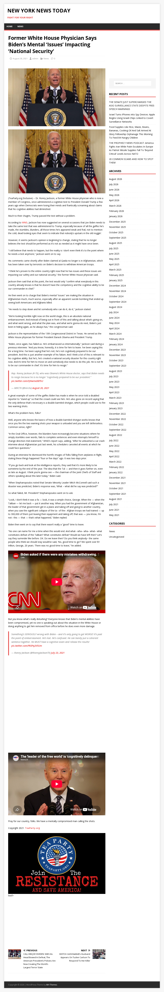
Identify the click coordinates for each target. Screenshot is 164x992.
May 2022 (114, 451)
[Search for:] (132, 83)
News (20, 26)
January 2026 (116, 216)
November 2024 (117, 291)
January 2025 (116, 280)
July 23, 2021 (58, 652)
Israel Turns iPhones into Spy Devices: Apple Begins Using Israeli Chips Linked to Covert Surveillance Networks (132, 118)
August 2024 (115, 307)
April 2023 (114, 392)
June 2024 (114, 317)
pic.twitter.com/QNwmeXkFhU (27, 380)
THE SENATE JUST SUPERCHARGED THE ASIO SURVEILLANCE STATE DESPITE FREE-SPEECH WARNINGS (132, 105)
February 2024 (116, 338)
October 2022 (116, 424)
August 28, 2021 (20, 58)
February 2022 (116, 467)
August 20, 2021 (40, 388)
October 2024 (116, 296)
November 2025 (117, 226)
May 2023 (114, 387)
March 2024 (115, 333)
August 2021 (115, 499)
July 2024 (113, 312)
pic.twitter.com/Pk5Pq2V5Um (26, 645)
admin (35, 58)
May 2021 (114, 515)
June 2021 (114, 509)
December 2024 (117, 285)
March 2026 (115, 205)
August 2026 (115, 179)
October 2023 (116, 360)
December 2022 (117, 413)
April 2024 (114, 328)
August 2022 (115, 434)
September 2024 (117, 301)
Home (9, 26)
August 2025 (115, 242)
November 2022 (117, 419)
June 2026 (114, 189)
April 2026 (114, 200)
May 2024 (114, 322)
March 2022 (115, 461)
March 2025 (115, 269)
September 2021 (117, 493)
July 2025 (113, 248)
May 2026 (114, 195)
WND (24, 222)
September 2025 (117, 237)
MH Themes (51, 984)
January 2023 (116, 408)
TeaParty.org (32, 828)
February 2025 (116, 275)
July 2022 (113, 440)
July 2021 (113, 504)
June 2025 (114, 253)
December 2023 (117, 349)
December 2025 (117, 221)
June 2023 (114, 381)
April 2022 (114, 456)
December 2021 (117, 477)
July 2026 (113, 184)
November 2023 (117, 355)
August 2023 (115, 371)
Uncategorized (116, 536)
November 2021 (117, 483)
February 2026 (116, 210)
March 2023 (115, 397)
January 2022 (116, 472)
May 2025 (114, 258)
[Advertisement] (56, 923)
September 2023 (117, 365)
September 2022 (117, 429)
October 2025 (116, 232)
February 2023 (116, 403)
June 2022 (114, 445)
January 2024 (116, 344)
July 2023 (113, 376)
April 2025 (114, 264)
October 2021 (116, 488)
